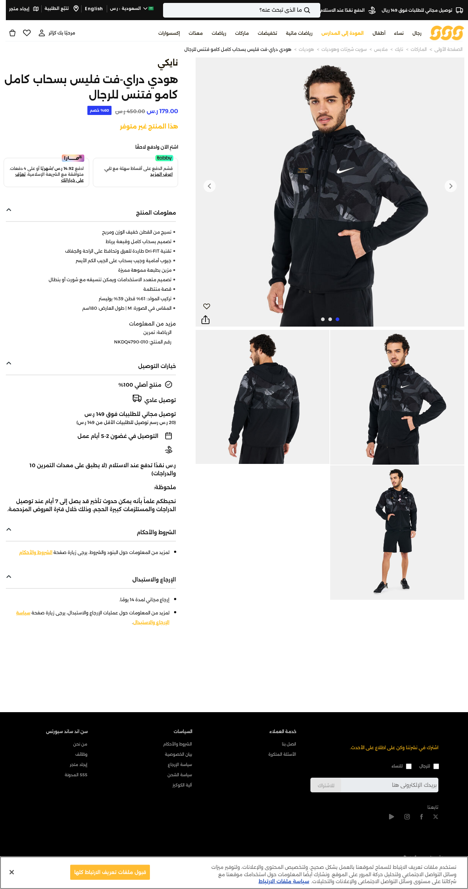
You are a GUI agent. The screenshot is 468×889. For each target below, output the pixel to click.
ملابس (381, 49)
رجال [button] (417, 33)
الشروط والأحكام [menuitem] (177, 744)
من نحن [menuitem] (80, 744)
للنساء (397, 766)
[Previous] (450, 186)
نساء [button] (399, 33)
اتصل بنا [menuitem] (289, 744)
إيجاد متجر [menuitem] (78, 764)
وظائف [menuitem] (81, 754)
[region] (234, 872)
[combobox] (241, 10)
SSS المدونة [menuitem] (76, 774)
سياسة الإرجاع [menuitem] (180, 764)
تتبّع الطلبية (57, 8)
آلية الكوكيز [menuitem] (182, 785)
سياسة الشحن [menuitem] (179, 774)
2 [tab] (330, 319)
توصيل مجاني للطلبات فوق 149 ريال (417, 10)
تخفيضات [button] (267, 33)
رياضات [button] (219, 33)
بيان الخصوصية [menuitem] (178, 754)
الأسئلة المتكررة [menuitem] (282, 754)
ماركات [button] (242, 33)
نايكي (168, 63)
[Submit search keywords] (313, 10)
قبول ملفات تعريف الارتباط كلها (110, 872)
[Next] (209, 186)
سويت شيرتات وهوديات (344, 49)
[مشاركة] (205, 320)
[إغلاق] (12, 872)
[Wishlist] (26, 33)
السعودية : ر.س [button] (126, 8)
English (94, 8)
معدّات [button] (196, 33)
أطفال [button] (379, 33)
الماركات (419, 49)
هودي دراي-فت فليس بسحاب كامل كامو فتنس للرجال (237, 49)
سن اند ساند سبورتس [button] (67, 731)
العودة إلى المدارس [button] (342, 33)
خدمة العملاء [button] (283, 731)
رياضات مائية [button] (299, 33)
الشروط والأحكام (35, 552)
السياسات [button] (183, 731)
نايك (399, 49)
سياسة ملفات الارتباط (283, 881)
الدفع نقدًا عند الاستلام (343, 10)
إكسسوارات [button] (169, 33)
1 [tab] (337, 319)
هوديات (306, 49)
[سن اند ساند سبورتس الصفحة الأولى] (447, 32)
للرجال (424, 766)
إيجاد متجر (19, 8)
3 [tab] (323, 319)
